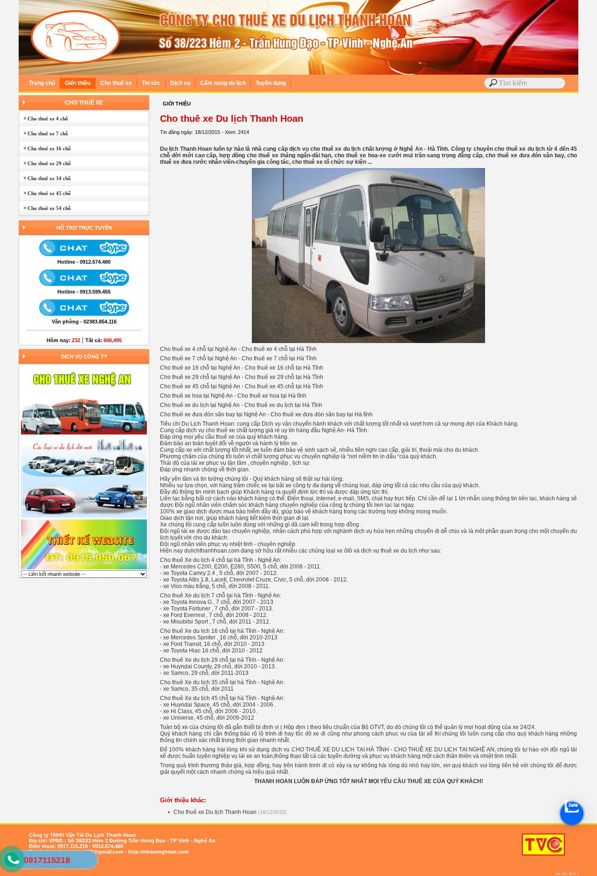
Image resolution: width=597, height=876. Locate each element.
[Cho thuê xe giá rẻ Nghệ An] (84, 516)
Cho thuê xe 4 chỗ (43, 118)
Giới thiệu (77, 83)
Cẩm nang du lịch (223, 83)
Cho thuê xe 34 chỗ (45, 178)
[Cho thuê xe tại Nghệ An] (84, 433)
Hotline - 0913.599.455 (84, 291)
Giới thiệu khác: (183, 800)
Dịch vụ (180, 83)
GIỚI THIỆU (177, 103)
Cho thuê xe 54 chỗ (45, 208)
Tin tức (151, 83)
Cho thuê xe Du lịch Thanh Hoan (216, 812)
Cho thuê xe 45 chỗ (45, 193)
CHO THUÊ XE (84, 102)
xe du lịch (565, 873)
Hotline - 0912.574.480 (84, 262)
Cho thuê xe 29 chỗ (45, 163)
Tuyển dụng (271, 83)
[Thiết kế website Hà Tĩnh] (84, 568)
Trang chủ (42, 83)
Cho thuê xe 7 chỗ (43, 133)
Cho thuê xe (116, 83)
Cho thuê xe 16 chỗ (45, 148)
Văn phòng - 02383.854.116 (84, 321)
